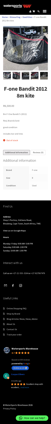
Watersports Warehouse (25, 348)
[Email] (5, 285)
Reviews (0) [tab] (38, 152)
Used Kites (27, 17)
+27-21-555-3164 (20, 273)
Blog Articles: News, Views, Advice (22, 319)
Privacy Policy (9, 408)
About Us (11, 324)
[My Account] (30, 11)
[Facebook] (13, 285)
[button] (32, 418)
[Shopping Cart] (34, 11)
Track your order (14, 334)
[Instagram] (20, 285)
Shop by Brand (13, 313)
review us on (18, 367)
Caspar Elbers (18, 374)
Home (5, 17)
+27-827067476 (38, 273)
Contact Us (12, 329)
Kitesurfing (15, 17)
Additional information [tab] (16, 152)
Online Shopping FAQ (16, 308)
